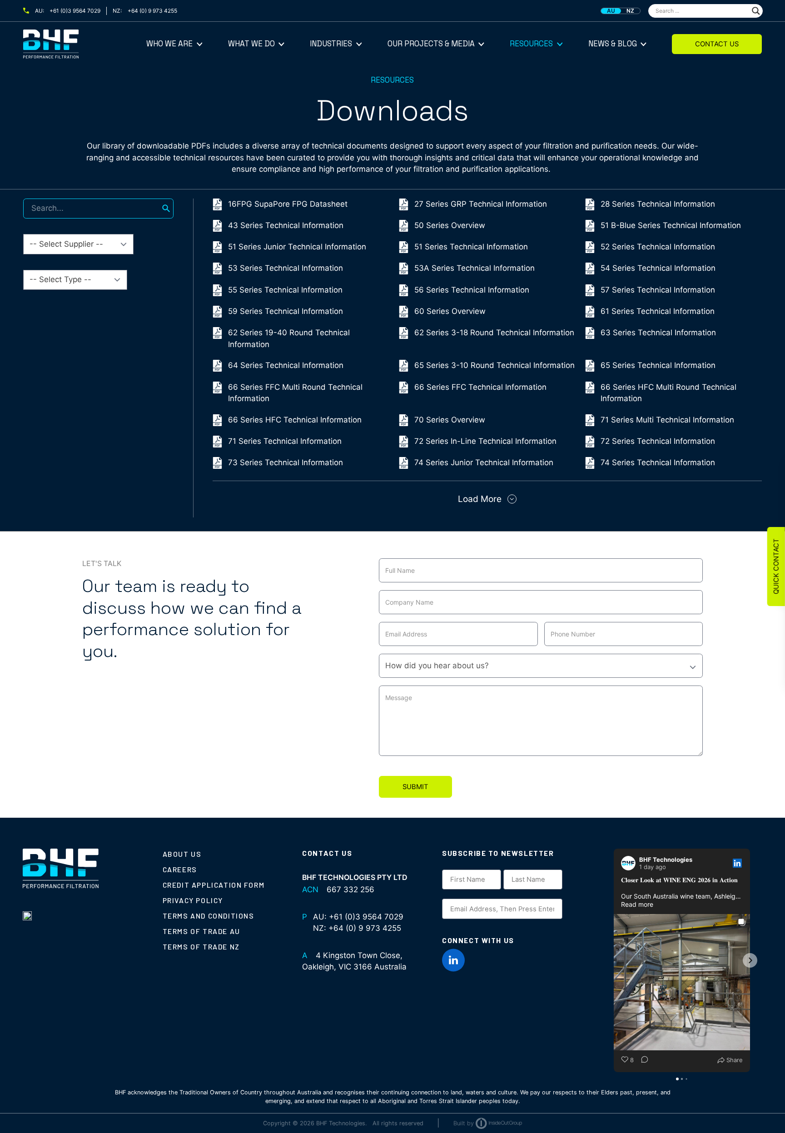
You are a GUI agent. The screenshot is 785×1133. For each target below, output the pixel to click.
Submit (415, 787)
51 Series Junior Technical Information (297, 246)
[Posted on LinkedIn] (737, 863)
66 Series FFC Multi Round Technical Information (295, 393)
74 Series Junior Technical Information (483, 462)
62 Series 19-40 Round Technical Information (289, 338)
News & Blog (612, 44)
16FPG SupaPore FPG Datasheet (288, 204)
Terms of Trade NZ (201, 946)
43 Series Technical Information (285, 225)
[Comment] (642, 1060)
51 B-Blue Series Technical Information (671, 225)
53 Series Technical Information (285, 268)
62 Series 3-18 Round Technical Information (494, 332)
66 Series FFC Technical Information (480, 387)
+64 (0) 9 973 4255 (152, 10)
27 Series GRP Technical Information (480, 204)
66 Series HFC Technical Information (295, 419)
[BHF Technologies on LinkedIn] (453, 960)
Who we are (169, 44)
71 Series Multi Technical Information (667, 419)
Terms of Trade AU (201, 931)
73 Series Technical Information (285, 462)
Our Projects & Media (431, 44)
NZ (630, 11)
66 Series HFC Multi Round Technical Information (668, 393)
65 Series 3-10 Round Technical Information (494, 365)
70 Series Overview (449, 419)
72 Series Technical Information (658, 441)
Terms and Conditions (208, 915)
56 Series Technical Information (471, 289)
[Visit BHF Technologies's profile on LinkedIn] (628, 863)
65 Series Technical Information (658, 365)
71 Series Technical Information (285, 441)
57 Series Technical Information (658, 289)
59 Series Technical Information (285, 311)
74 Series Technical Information (658, 462)
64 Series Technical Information (285, 365)
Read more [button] (637, 904)
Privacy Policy (193, 900)
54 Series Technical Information (658, 268)
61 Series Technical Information (658, 311)
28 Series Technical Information (658, 204)
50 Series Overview (449, 225)
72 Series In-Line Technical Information (485, 441)
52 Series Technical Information (658, 246)
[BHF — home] (84, 44)
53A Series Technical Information (474, 268)
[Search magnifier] (756, 11)
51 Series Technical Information (471, 246)
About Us (182, 854)
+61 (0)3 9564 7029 (75, 10)
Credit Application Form (214, 884)
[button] (613, 960)
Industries (331, 44)
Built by (463, 1123)
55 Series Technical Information (285, 289)
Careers (180, 869)
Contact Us (717, 44)
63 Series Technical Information (658, 332)
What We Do (251, 44)
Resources (531, 44)
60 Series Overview (450, 311)
